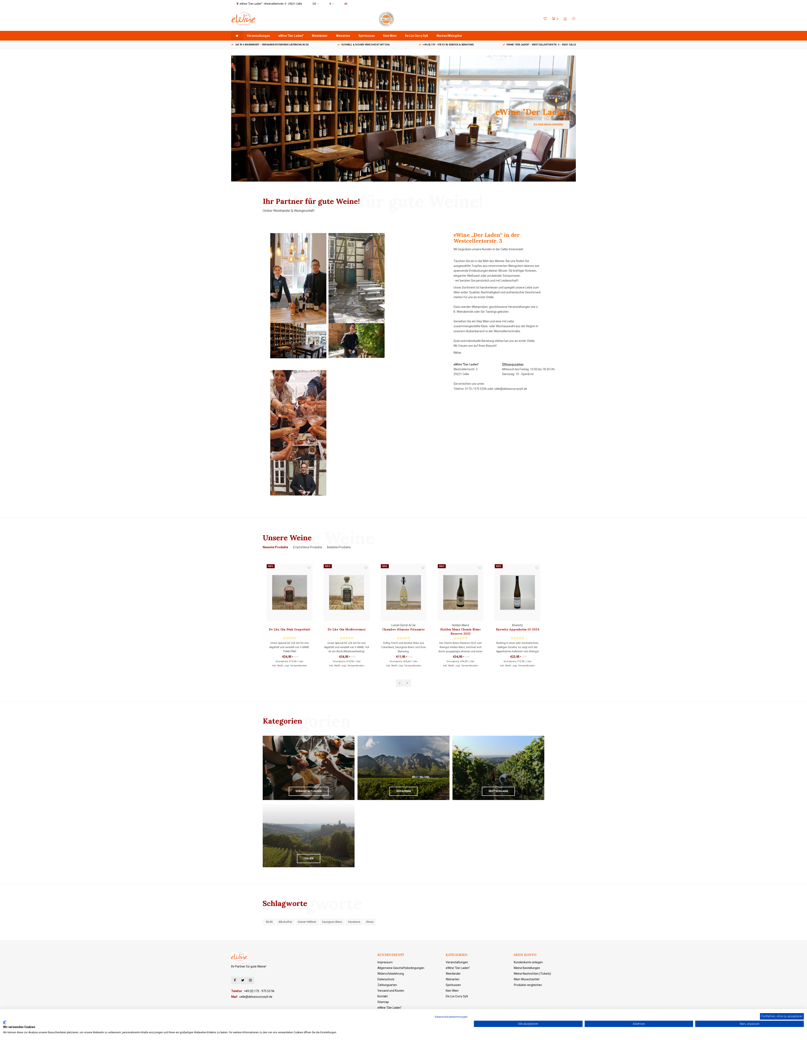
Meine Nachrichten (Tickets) (532, 973)
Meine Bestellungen (527, 968)
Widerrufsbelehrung (390, 973)
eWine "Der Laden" (290, 35)
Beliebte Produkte (339, 547)
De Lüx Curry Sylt (416, 35)
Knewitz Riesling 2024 (517, 629)
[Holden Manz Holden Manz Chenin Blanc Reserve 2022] (403, 592)
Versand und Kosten (390, 990)
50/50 (269, 921)
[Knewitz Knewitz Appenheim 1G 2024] (460, 592)
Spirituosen (367, 35)
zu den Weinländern (548, 124)
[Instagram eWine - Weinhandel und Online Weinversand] (250, 980)
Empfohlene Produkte (307, 547)
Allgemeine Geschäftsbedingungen (400, 968)
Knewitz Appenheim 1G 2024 (460, 629)
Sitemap (383, 1002)
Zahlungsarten (387, 985)
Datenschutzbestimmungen (451, 1016)
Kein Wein (390, 35)
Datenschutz (385, 979)
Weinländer (320, 35)
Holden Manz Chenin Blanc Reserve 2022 (403, 631)
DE (314, 3)
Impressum (385, 962)
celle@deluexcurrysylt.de (510, 388)
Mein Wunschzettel (526, 979)
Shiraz (370, 921)
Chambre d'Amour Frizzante (346, 629)
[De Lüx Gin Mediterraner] (289, 592)
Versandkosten (298, 665)
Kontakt (382, 996)
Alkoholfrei (285, 921)
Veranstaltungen (258, 35)
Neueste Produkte (275, 547)
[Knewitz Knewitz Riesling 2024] (517, 592)
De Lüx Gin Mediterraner (290, 629)
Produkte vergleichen (528, 985)
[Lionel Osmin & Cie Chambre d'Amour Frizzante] (346, 592)
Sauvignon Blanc (332, 921)
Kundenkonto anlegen (528, 962)
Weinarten (343, 35)
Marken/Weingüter (449, 35)
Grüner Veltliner (307, 921)
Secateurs (354, 921)
